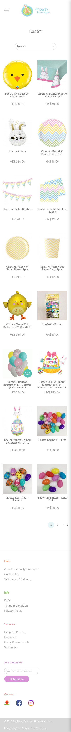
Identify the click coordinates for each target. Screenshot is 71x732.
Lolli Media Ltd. (40, 728)
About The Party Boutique (21, 569)
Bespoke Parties (14, 632)
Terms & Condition (16, 605)
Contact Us (11, 574)
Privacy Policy (13, 611)
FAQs (7, 600)
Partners (10, 637)
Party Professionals (16, 642)
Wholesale (11, 647)
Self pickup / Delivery (17, 579)
